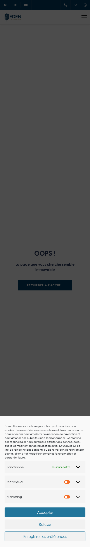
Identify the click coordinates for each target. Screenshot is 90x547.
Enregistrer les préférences (45, 536)
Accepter (45, 512)
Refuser (45, 524)
